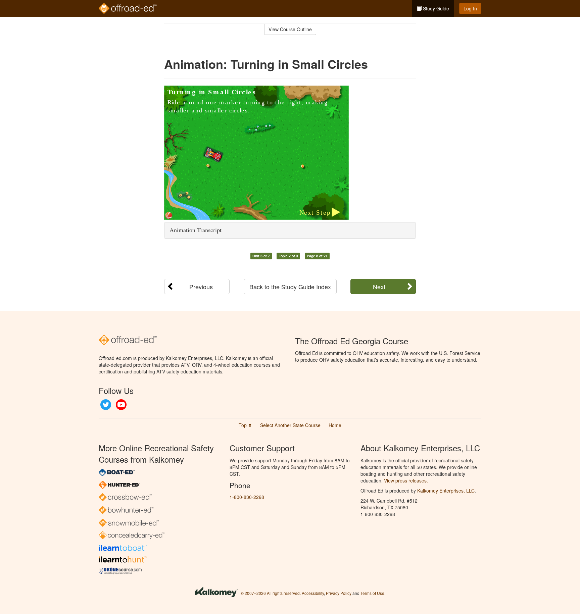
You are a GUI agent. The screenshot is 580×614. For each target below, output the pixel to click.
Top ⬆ (245, 425)
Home (335, 425)
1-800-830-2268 (247, 497)
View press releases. (406, 480)
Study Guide (435, 8)
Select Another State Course (290, 425)
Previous (201, 286)
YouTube (121, 404)
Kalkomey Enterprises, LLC (446, 490)
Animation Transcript (196, 230)
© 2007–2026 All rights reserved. (271, 593)
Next (379, 286)
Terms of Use (372, 593)
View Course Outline (290, 29)
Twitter (105, 404)
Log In (470, 8)
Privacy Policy (338, 593)
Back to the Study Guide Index (290, 286)
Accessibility (313, 593)
